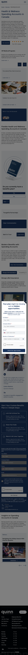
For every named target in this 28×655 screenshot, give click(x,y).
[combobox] (5, 332)
